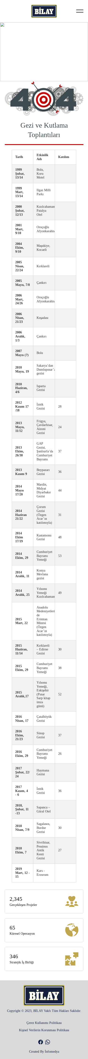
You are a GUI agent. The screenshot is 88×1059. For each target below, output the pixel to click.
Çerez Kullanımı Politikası (44, 1023)
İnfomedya (52, 1051)
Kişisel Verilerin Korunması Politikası (44, 1030)
